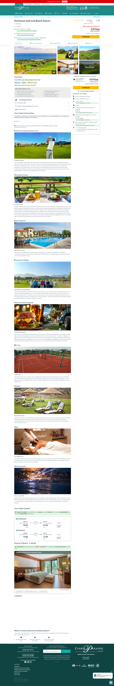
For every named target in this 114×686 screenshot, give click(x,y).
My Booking (16, 666)
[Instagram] (31, 662)
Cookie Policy (17, 672)
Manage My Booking (94, 7)
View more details (64, 589)
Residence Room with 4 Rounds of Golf (27, 37)
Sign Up (65, 651)
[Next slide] (71, 640)
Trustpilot (57, 661)
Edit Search (97, 16)
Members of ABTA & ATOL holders (21, 667)
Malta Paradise (86, 658)
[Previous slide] (14, 640)
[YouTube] (28, 662)
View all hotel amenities (20, 127)
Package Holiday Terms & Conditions (22, 669)
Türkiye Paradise (85, 657)
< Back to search (18, 16)
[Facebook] (25, 662)
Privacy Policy (17, 674)
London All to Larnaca (29, 33)
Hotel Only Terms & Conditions (20, 671)
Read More (16, 121)
